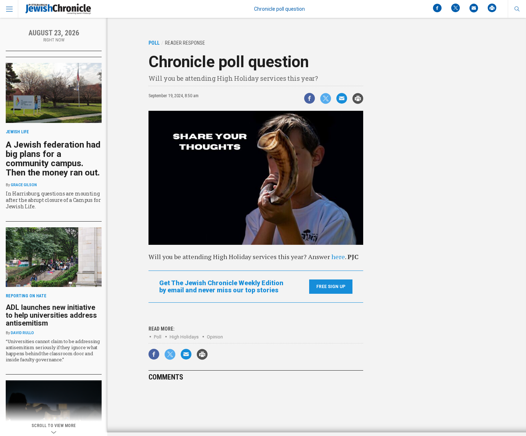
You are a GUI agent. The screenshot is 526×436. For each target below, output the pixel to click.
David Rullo (22, 333)
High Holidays (184, 337)
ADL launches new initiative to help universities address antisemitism (51, 315)
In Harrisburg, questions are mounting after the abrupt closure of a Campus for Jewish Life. (53, 200)
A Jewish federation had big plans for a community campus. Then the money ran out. (53, 159)
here (338, 256)
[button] (517, 9)
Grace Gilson (24, 185)
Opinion (215, 337)
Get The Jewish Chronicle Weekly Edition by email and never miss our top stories (221, 286)
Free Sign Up (330, 286)
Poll (157, 337)
